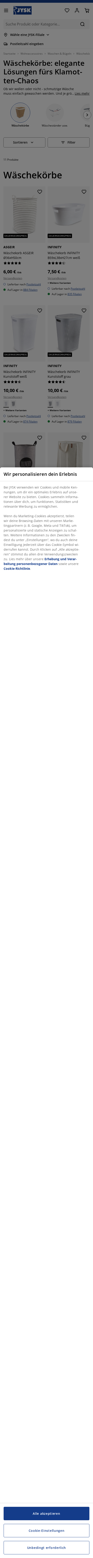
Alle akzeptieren (46, 1513)
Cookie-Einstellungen (47, 1530)
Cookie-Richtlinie (17, 568)
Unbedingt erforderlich (46, 1547)
